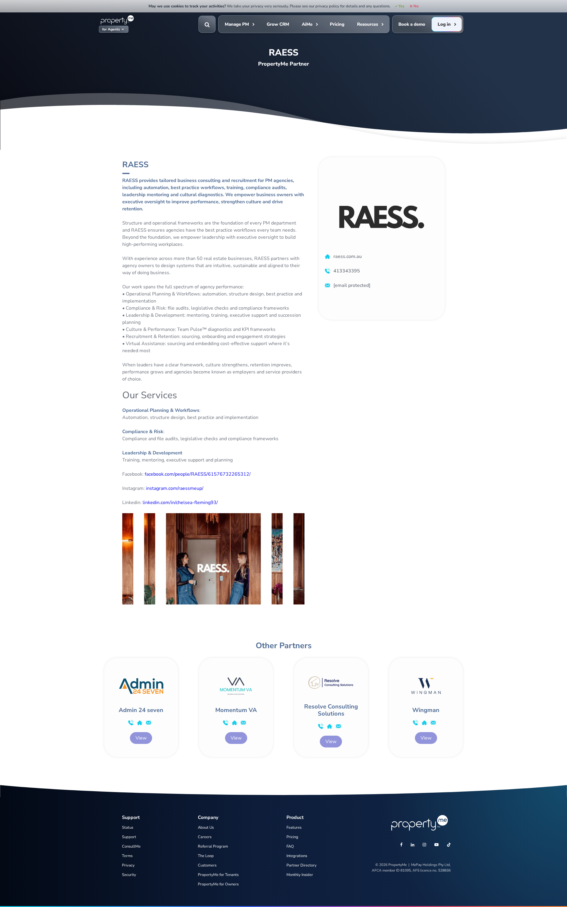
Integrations (296, 856)
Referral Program (213, 846)
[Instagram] (424, 845)
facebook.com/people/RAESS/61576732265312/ (198, 474)
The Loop (206, 856)
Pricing (337, 24)
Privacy (128, 865)
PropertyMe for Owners (218, 884)
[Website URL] (140, 723)
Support (129, 837)
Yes (401, 6)
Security (129, 874)
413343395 (346, 271)
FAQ (290, 846)
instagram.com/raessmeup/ (174, 488)
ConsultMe (131, 846)
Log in (444, 24)
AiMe (307, 24)
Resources (367, 24)
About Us (206, 827)
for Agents (111, 29)
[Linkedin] (412, 845)
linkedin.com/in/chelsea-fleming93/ (180, 502)
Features (294, 827)
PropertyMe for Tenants (218, 874)
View (141, 738)
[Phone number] (131, 723)
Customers (207, 865)
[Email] (148, 723)
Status (127, 827)
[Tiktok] (449, 845)
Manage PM (237, 24)
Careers (204, 837)
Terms (127, 856)
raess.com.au (347, 256)
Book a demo (411, 24)
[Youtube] (436, 845)
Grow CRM (278, 24)
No (415, 6)
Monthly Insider (299, 874)
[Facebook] (401, 845)
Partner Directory (301, 865)
